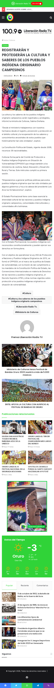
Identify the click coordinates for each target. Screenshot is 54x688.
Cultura (12, 40)
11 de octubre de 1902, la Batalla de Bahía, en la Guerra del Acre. (33, 595)
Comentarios (42, 585)
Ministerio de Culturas (27, 312)
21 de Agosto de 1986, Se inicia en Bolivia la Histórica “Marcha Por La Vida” (33, 608)
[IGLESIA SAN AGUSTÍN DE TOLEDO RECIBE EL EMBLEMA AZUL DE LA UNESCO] (14, 427)
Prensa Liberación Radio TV (27, 337)
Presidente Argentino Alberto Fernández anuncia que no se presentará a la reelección (31, 631)
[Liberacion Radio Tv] (10, 17)
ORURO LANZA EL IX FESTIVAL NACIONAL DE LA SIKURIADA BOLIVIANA (13, 469)
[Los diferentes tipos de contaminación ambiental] (9, 620)
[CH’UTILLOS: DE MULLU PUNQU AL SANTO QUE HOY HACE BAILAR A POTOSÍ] (40, 457)
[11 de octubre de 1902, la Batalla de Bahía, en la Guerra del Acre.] (9, 597)
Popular (9, 585)
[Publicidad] (27, 31)
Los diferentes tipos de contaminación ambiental (30, 618)
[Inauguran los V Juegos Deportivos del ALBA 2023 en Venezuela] (9, 644)
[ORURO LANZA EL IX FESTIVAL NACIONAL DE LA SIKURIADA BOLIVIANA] (14, 457)
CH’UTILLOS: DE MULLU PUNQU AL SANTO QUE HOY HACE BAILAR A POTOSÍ (40, 469)
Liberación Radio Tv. (27, 306)
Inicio (5, 40)
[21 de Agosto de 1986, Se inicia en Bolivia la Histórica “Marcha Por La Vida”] (9, 608)
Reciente (25, 585)
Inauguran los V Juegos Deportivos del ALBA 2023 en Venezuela (34, 642)
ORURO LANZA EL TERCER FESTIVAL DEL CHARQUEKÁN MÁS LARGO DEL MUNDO (39, 440)
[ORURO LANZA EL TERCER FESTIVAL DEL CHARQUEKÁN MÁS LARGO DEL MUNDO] (40, 427)
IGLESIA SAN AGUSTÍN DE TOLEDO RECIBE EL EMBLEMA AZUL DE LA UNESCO (13, 440)
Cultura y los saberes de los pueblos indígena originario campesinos (27, 299)
